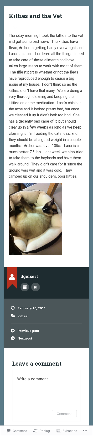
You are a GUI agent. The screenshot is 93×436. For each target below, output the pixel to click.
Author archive (25, 287)
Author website (35, 287)
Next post (25, 338)
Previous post (28, 331)
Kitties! (23, 316)
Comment (64, 414)
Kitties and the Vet (35, 16)
